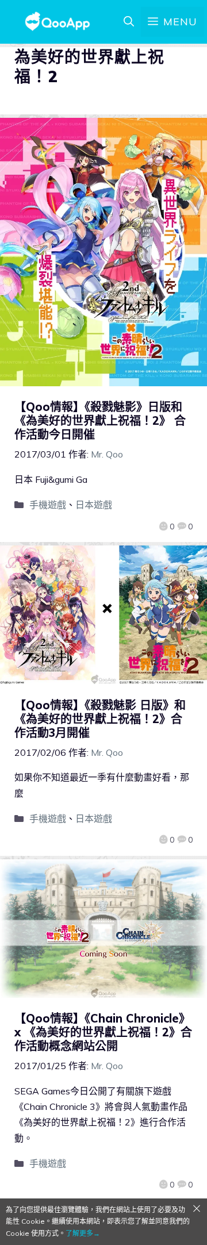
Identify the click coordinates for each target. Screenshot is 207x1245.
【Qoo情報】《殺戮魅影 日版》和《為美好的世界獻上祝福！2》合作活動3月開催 (100, 719)
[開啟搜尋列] (129, 22)
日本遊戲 (93, 504)
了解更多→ (83, 1233)
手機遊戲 (47, 504)
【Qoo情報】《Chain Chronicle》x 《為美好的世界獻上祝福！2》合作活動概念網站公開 (103, 1032)
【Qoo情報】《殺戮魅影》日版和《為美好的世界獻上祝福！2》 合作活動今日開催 (100, 420)
